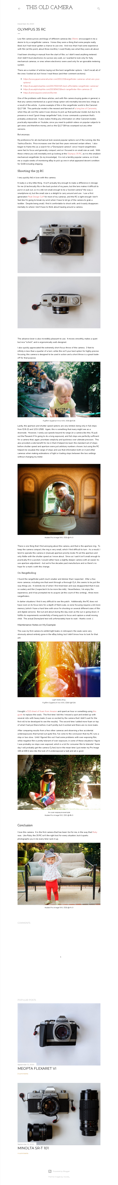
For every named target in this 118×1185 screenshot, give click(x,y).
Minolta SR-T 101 (33, 1148)
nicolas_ (66, 1177)
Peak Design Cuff (36, 196)
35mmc (75, 38)
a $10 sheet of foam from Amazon (41, 711)
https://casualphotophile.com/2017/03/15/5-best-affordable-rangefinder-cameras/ (60, 86)
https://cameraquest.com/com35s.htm (40, 92)
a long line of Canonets (85, 108)
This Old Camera (49, 7)
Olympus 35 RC (74, 153)
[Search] (98, 8)
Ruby (95, 832)
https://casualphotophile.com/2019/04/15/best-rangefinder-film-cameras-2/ (57, 89)
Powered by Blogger (61, 1171)
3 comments (23, 1074)
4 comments (23, 1153)
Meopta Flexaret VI (37, 1068)
